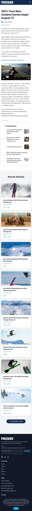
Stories (3, 466)
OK (16, 508)
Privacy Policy (5, 481)
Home (3, 464)
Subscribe (27, 451)
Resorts (3, 471)
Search (3, 474)
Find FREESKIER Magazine (8, 490)
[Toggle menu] (30, 2)
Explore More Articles (17, 421)
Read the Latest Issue (7, 488)
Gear (2, 469)
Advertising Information (7, 486)
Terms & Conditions (6, 483)
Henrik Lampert (8, 22)
